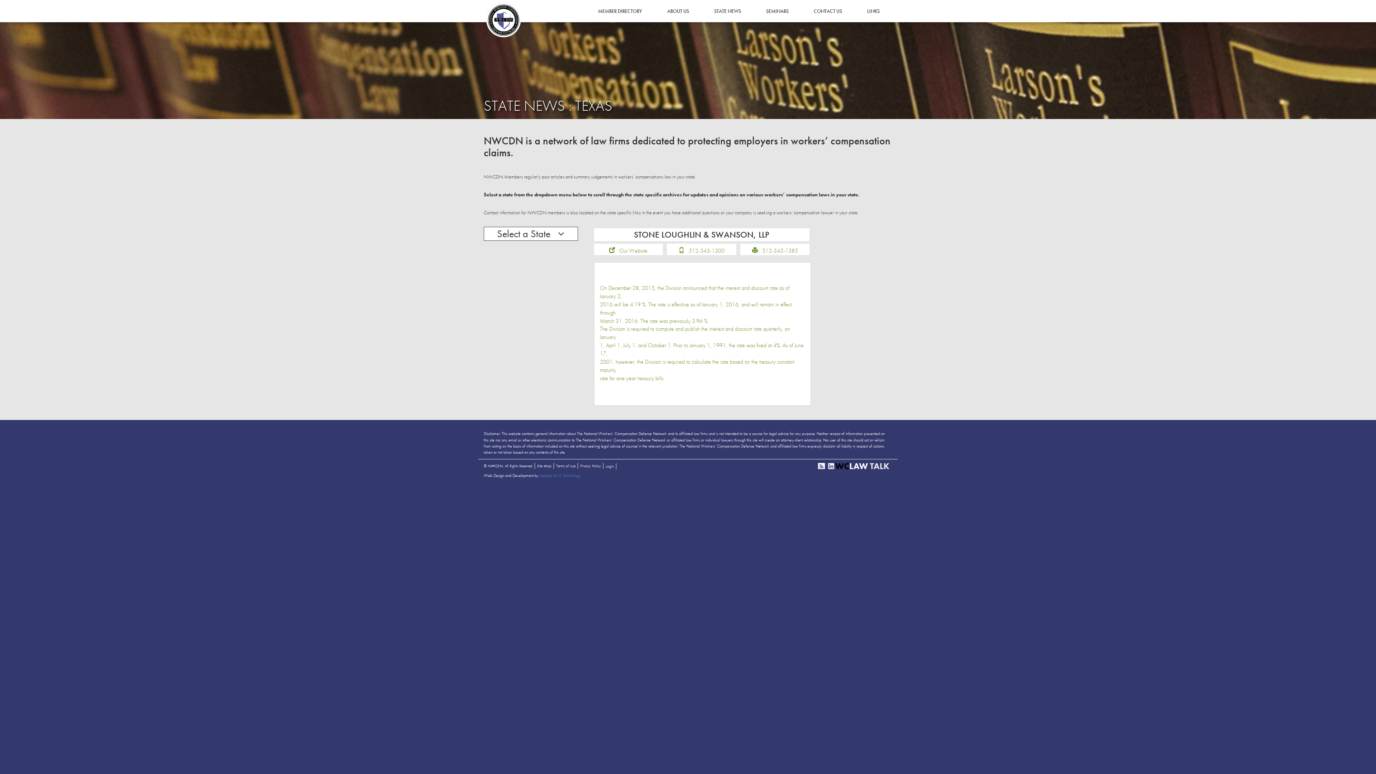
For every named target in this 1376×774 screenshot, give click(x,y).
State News (727, 11)
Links (873, 11)
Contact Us (828, 11)
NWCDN (503, 20)
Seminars (777, 11)
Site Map (544, 465)
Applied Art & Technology (560, 475)
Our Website (633, 250)
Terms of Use (565, 465)
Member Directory (620, 11)
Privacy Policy (590, 465)
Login (610, 466)
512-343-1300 (707, 250)
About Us (678, 11)
